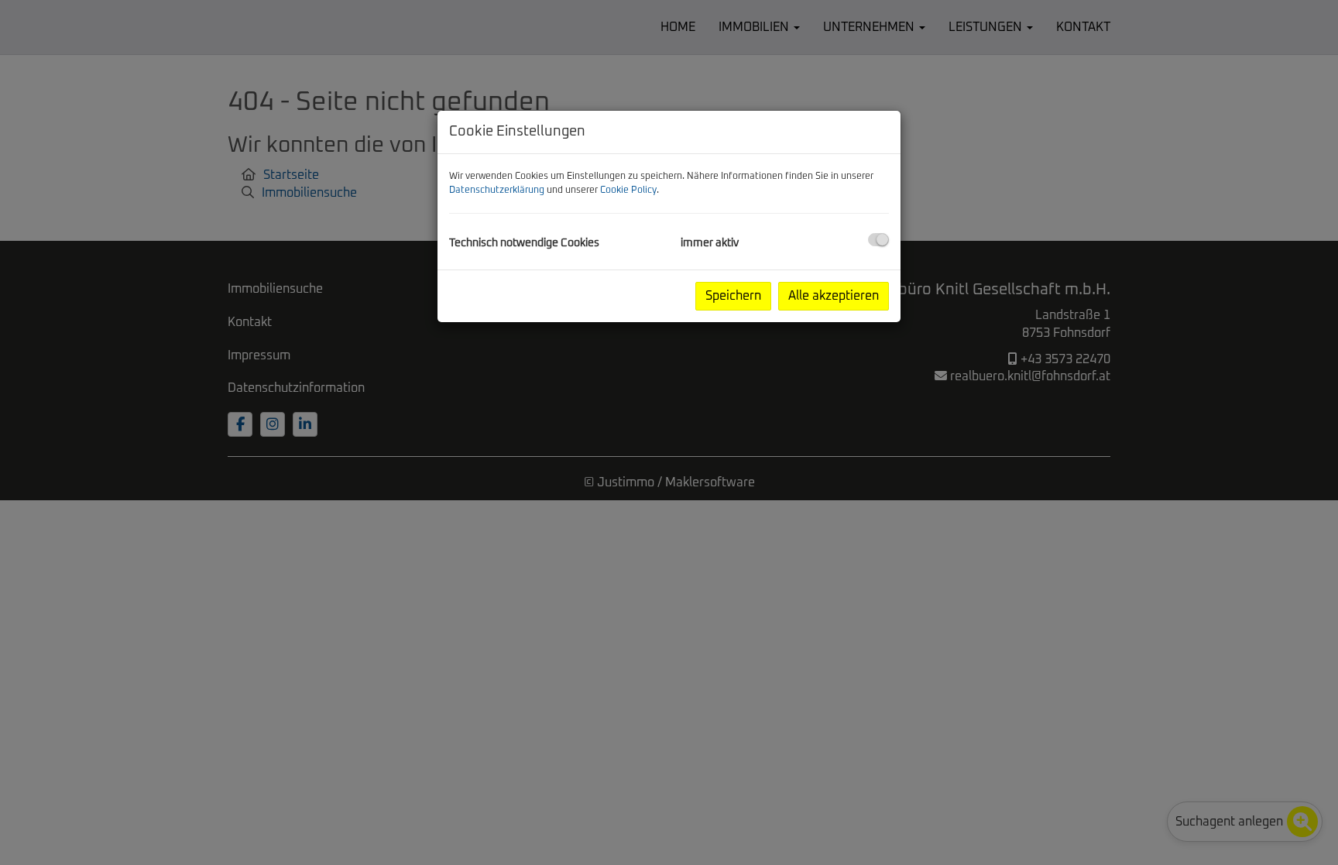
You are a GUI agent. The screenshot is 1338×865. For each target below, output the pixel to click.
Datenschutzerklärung (496, 190)
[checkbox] (878, 239)
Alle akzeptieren (833, 296)
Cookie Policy (628, 190)
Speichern (733, 296)
